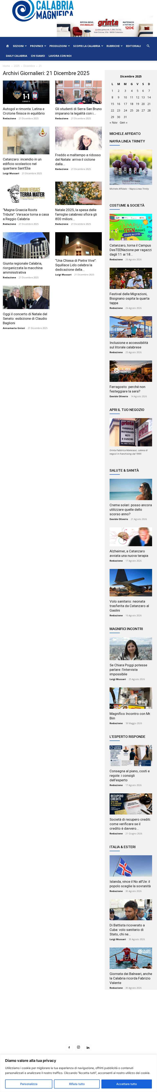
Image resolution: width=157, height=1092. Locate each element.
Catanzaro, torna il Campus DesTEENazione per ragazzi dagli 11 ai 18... (131, 249)
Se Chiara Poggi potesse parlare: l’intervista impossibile (128, 669)
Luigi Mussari (11, 173)
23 (118, 110)
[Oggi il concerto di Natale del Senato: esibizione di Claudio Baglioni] (26, 297)
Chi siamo (38, 56)
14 (149, 97)
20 (143, 104)
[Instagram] (78, 1047)
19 (137, 104)
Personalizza (28, 1084)
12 (137, 97)
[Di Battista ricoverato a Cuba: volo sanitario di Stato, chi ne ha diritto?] (131, 909)
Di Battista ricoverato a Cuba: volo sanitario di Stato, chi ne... (127, 929)
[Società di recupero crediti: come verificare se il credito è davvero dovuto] (131, 803)
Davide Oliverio (119, 396)
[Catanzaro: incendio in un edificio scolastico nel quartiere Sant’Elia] (26, 140)
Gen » (123, 122)
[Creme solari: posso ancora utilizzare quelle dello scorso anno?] (131, 489)
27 (143, 110)
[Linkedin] (88, 1047)
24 (125, 110)
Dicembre (29, 66)
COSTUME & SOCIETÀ (127, 205)
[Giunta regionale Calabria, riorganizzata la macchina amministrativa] (26, 245)
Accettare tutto (126, 1084)
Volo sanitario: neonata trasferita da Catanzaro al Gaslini (129, 605)
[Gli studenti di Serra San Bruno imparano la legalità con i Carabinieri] (78, 92)
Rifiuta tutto (77, 1084)
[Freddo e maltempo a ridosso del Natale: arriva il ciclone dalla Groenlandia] (78, 138)
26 (137, 110)
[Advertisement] (78, 1024)
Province (36, 46)
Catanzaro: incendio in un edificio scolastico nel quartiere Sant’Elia (22, 163)
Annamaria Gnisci (14, 328)
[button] (148, 46)
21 (149, 104)
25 (131, 110)
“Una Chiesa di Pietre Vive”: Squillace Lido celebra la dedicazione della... (75, 265)
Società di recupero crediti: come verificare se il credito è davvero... (130, 823)
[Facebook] (69, 1047)
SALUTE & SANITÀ (124, 470)
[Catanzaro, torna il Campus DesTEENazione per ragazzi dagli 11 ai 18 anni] (131, 227)
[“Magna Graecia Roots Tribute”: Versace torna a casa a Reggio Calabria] (26, 193)
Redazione (9, 118)
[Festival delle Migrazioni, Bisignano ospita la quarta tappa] (131, 278)
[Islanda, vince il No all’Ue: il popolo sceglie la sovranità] (131, 866)
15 (112, 104)
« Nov (113, 122)
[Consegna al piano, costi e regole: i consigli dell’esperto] (131, 755)
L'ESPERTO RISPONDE (127, 737)
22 (112, 110)
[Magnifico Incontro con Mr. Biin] (131, 698)
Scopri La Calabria (86, 46)
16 (118, 104)
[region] (78, 1073)
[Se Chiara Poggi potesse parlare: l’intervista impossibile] (131, 648)
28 (149, 110)
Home (6, 66)
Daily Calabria (16, 56)
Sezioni (18, 46)
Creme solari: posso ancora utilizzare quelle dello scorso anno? (131, 509)
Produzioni (58, 46)
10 (125, 97)
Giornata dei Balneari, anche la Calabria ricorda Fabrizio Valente (131, 978)
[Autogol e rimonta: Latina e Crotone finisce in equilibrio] (26, 92)
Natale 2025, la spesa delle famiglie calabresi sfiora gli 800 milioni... (76, 214)
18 (131, 104)
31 (125, 117)
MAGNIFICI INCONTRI (126, 629)
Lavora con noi (60, 56)
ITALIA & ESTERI (123, 847)
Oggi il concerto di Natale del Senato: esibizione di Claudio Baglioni (25, 318)
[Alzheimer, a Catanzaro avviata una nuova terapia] (131, 536)
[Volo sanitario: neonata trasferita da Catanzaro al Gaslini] (131, 582)
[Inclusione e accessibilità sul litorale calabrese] (131, 327)
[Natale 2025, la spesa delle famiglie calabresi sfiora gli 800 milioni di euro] (78, 193)
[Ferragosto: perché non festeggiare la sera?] (131, 371)
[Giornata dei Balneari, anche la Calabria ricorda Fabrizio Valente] (131, 958)
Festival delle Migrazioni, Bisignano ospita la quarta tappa (129, 298)
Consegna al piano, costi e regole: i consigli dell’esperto (130, 775)
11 (131, 97)
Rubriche (113, 46)
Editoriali (133, 46)
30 (118, 117)
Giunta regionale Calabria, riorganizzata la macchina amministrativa (23, 267)
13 (143, 97)
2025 (17, 66)
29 (112, 117)
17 (125, 104)
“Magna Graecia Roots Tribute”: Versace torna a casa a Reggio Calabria (26, 214)
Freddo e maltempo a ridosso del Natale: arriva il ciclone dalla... (78, 159)
